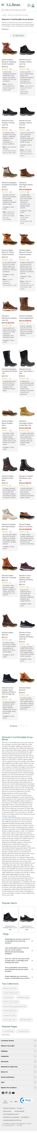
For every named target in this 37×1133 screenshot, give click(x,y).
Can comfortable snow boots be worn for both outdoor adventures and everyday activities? (17, 951)
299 (10, 531)
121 (27, 531)
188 (10, 639)
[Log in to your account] (28, 5)
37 (10, 582)
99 (27, 323)
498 (28, 192)
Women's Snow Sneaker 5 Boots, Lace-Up (25, 62)
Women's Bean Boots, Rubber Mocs (7, 423)
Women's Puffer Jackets (10, 993)
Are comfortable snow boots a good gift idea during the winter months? (16, 969)
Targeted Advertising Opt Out (12, 1120)
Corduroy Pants (8, 997)
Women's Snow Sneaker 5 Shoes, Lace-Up (8, 123)
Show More (5, 1035)
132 (10, 325)
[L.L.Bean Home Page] (16, 5)
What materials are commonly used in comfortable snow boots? (17, 977)
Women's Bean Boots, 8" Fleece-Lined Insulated (8, 252)
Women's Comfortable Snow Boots (18, 15)
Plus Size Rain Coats (9, 1019)
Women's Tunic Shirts (9, 988)
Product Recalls (19, 1111)
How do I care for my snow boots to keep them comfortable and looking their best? (17, 960)
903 (10, 430)
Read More (5, 29)
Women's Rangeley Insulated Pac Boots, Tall (9, 371)
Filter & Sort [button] (19, 35)
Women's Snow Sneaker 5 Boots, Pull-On (25, 123)
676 (10, 192)
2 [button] (23, 726)
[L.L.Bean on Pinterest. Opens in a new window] (6, 1093)
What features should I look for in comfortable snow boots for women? (17, 941)
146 (28, 644)
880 (28, 130)
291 (28, 259)
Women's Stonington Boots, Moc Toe (26, 185)
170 (28, 587)
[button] (26, 726)
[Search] (3, 10)
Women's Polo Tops (9, 1015)
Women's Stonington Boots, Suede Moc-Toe (26, 423)
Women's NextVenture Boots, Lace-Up (9, 318)
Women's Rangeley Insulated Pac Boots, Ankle (9, 185)
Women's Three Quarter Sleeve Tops (14, 1006)
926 (10, 130)
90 (10, 699)
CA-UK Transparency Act (10, 1114)
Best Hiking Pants (25, 1019)
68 (27, 378)
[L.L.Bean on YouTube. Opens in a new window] (13, 1093)
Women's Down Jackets (10, 1002)
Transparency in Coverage (11, 1117)
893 (28, 69)
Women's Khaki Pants (10, 1010)
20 (10, 485)
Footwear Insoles (23, 1031)
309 (10, 259)
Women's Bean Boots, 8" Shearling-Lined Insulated (9, 62)
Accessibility (25, 1117)
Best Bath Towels (23, 997)
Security (19, 1108)
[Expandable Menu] (2, 5)
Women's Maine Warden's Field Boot (8, 478)
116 (10, 378)
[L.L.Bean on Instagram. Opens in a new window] (10, 1093)
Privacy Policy (7, 1111)
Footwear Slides (8, 1031)
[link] (10, 916)
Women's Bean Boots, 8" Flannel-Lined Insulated (26, 252)
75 (27, 485)
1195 (10, 69)
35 (27, 430)
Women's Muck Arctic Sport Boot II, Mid (26, 371)
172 (27, 695)
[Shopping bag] (33, 5)
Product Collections (9, 1108)
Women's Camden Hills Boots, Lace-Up (26, 478)
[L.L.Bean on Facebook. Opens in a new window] (3, 1093)
